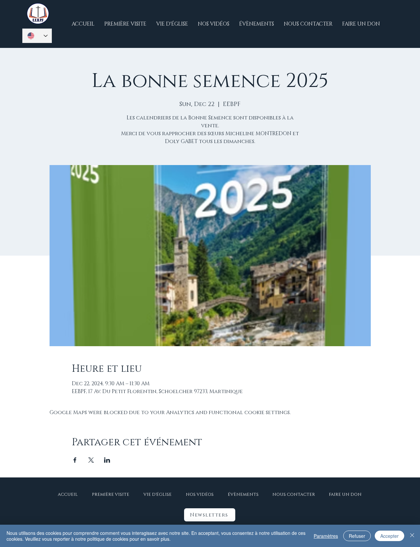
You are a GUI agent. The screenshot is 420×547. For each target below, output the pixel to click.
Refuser (357, 536)
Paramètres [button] (326, 536)
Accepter (389, 536)
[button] (209, 514)
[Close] (412, 536)
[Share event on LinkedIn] (107, 460)
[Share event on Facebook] (75, 460)
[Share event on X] (91, 460)
